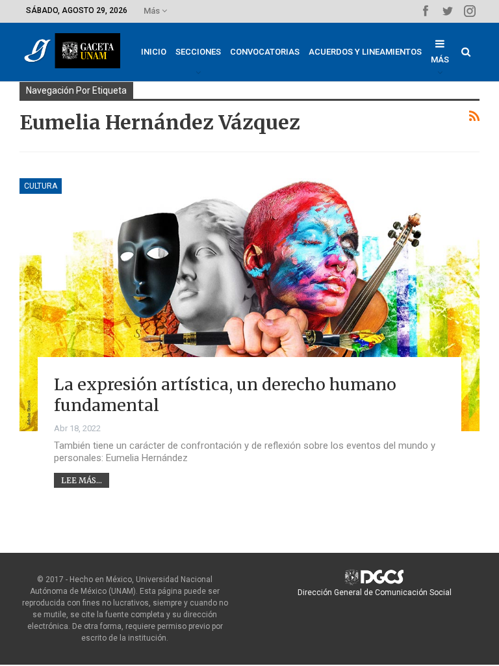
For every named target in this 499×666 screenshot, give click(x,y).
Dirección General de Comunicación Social (375, 592)
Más (153, 11)
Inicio (153, 52)
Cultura (40, 186)
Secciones (198, 52)
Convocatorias (265, 52)
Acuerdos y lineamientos (365, 52)
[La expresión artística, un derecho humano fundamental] (249, 304)
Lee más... (81, 480)
